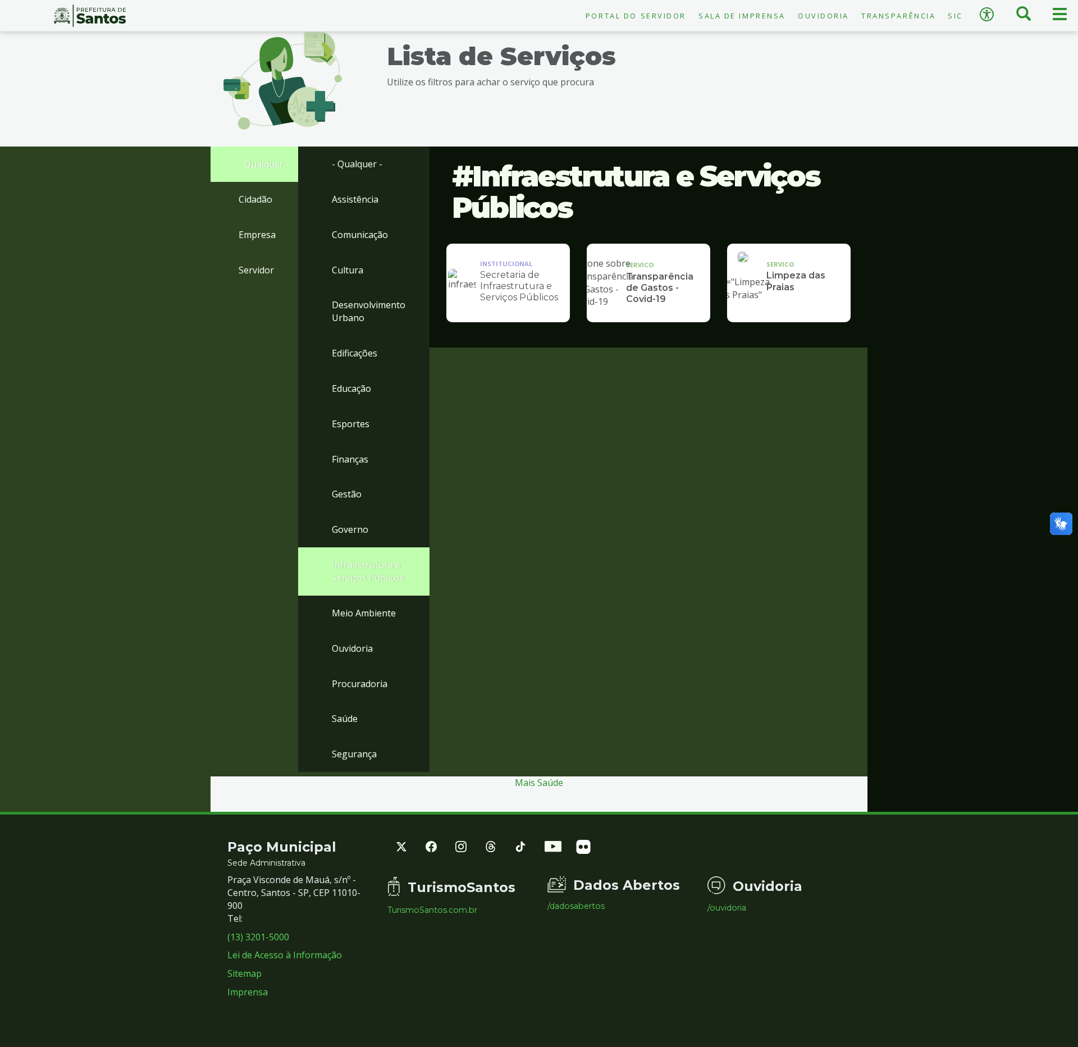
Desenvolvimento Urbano (368, 311)
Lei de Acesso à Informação (284, 955)
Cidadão (255, 199)
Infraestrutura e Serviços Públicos (368, 571)
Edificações (354, 353)
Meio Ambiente (364, 613)
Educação (351, 388)
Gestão (347, 494)
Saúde (345, 718)
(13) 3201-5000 (258, 937)
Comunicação (360, 234)
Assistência (355, 199)
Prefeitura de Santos (90, 15)
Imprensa (247, 992)
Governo (350, 529)
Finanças (350, 459)
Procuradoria (359, 684)
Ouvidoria (823, 16)
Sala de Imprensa (741, 16)
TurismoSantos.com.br (432, 910)
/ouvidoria (726, 908)
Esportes (350, 424)
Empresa (257, 234)
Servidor (256, 270)
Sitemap (244, 973)
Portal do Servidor (636, 16)
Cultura (347, 270)
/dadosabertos (576, 906)
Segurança (354, 754)
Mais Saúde (539, 782)
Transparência (898, 16)
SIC (955, 16)
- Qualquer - (264, 164)
